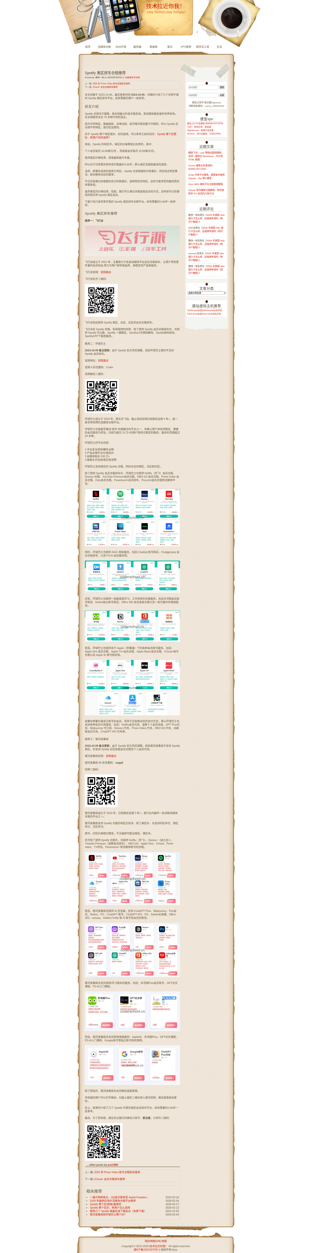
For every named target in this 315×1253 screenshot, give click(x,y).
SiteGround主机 (194, 310)
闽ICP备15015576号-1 (147, 1249)
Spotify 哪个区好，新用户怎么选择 (110, 1207)
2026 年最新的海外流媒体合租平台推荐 (113, 1200)
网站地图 (150, 1241)
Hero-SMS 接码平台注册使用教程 (205, 184)
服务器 (137, 46)
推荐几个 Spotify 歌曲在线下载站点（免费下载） (118, 1211)
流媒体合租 (104, 46)
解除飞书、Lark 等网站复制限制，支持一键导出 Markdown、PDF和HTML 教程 (205, 156)
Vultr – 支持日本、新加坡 (199, 127)
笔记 (169, 46)
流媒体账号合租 (132, 77)
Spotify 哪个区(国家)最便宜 (105, 1204)
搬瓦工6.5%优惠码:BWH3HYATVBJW (205, 123)
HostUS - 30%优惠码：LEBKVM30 (203, 134)
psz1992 (113, 1164)
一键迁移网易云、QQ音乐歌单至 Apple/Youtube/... (119, 1197)
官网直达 (106, 272)
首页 (87, 46)
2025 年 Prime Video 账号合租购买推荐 (111, 83)
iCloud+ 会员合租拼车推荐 (105, 87)
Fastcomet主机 (194, 314)
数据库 (154, 46)
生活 (219, 46)
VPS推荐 (186, 46)
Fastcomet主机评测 (211, 314)
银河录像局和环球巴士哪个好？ (108, 1214)
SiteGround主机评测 (212, 310)
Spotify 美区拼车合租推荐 (105, 73)
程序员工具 (202, 46)
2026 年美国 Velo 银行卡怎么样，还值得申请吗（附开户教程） (206, 218)
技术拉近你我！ (165, 6)
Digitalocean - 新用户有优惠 (200, 130)
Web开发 (121, 46)
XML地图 (161, 1241)
